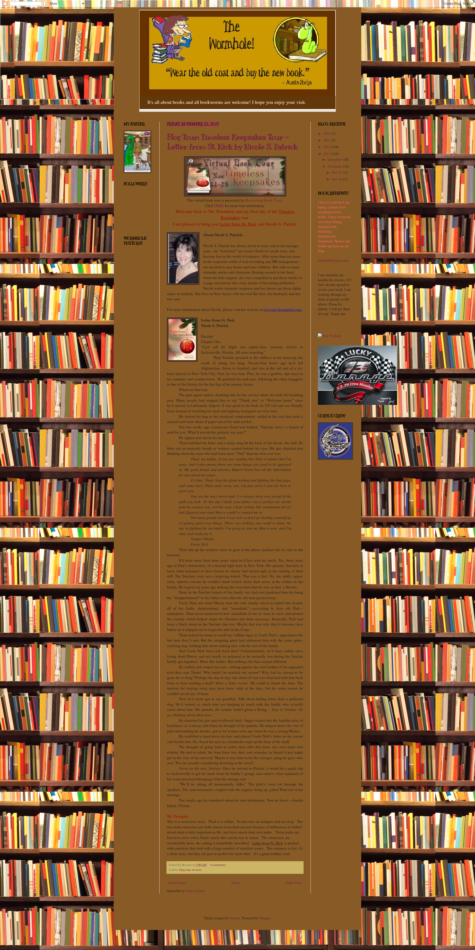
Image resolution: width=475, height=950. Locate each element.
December (335, 159)
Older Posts (294, 882)
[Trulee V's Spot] (357, 403)
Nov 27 (337, 172)
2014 (327, 146)
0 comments (218, 865)
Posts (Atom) (195, 890)
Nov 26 (337, 179)
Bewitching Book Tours (264, 200)
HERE (219, 205)
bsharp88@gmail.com (333, 260)
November (335, 166)
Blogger (265, 918)
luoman (235, 918)
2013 (327, 153)
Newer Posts (177, 882)
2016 (327, 133)
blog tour (184, 870)
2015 (327, 140)
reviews (197, 870)
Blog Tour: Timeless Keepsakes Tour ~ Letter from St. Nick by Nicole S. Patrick (232, 141)
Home (236, 882)
